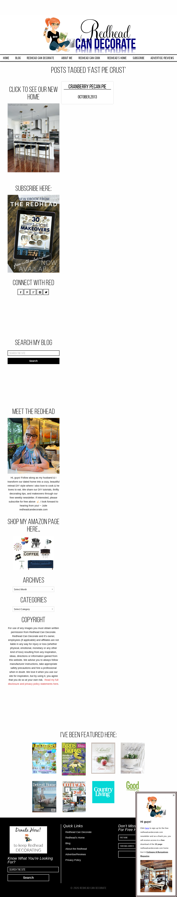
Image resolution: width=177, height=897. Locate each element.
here (147, 828)
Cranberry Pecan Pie (87, 86)
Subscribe (139, 58)
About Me (66, 58)
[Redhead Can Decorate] (88, 34)
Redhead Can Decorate (40, 58)
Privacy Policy (73, 860)
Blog (18, 58)
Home (6, 58)
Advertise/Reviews (162, 58)
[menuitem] (6, 58)
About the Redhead (76, 848)
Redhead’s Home (117, 58)
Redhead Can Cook (89, 58)
